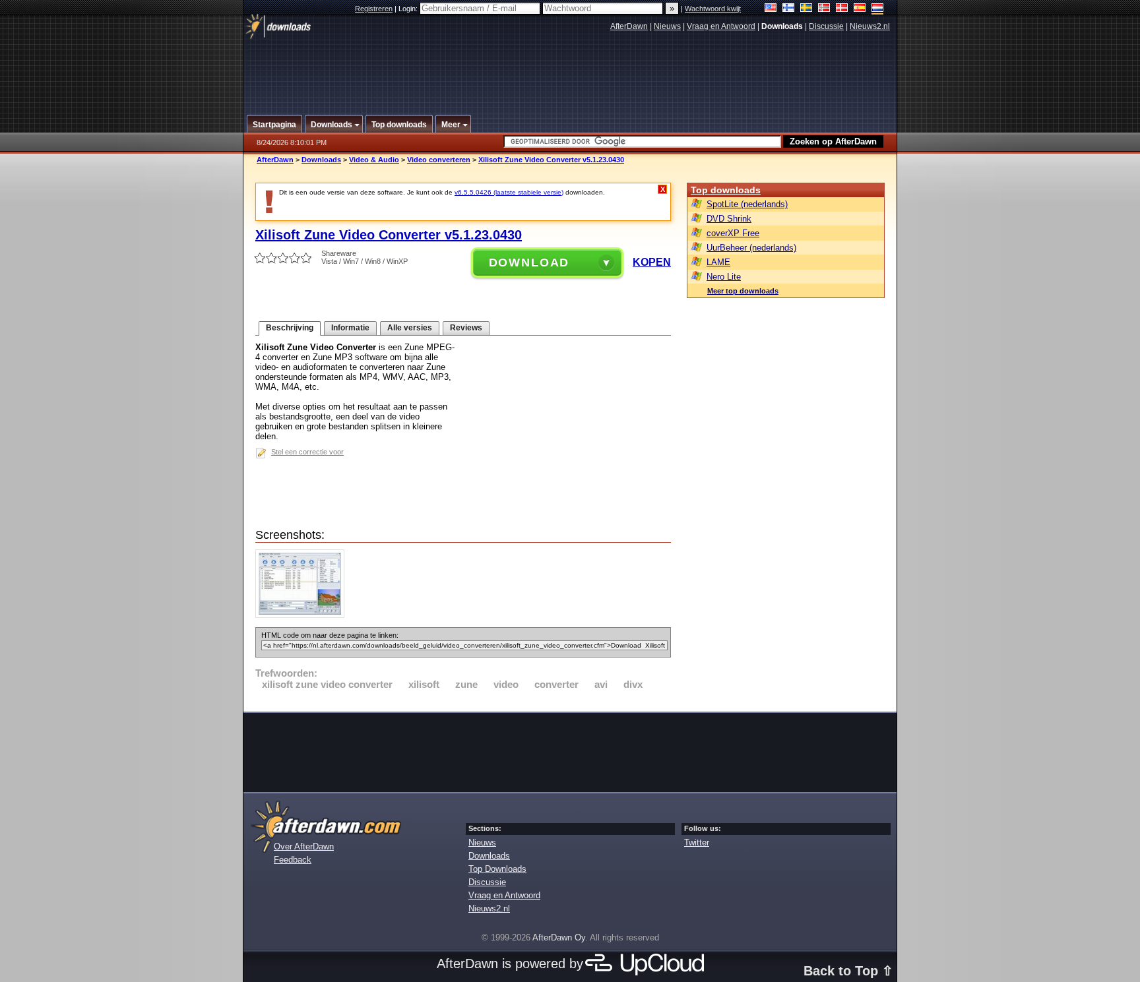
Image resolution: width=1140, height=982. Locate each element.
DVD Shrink (729, 219)
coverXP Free (733, 233)
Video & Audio (374, 160)
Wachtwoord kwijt (713, 9)
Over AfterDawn (304, 846)
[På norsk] (824, 9)
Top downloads (726, 190)
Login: (409, 9)
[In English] (771, 9)
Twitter (696, 842)
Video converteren (438, 160)
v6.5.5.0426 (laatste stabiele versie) (509, 192)
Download (529, 262)
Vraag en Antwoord (721, 26)
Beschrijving (289, 327)
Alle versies (409, 327)
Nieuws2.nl (870, 26)
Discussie (826, 26)
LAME (718, 262)
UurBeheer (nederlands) (751, 248)
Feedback (292, 860)
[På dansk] (842, 9)
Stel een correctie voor (307, 452)
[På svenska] (806, 9)
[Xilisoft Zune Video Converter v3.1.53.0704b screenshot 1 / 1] (303, 615)
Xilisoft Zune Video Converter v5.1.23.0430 (551, 160)
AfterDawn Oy (558, 937)
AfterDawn (629, 26)
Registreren (374, 9)
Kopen (652, 262)
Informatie (350, 327)
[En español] (860, 9)
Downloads (321, 160)
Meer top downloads (742, 291)
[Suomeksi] (788, 9)
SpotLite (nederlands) (747, 204)
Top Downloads (497, 869)
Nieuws (667, 26)
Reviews (466, 327)
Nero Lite (724, 277)
